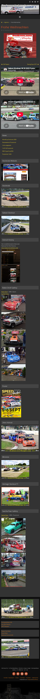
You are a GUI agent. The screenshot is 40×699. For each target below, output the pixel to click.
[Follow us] (35, 1)
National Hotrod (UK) (7, 635)
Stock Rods (4, 633)
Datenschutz (35, 677)
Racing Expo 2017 (32, 64)
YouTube (22, 677)
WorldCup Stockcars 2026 (9, 139)
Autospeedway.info (6, 622)
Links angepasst (6, 145)
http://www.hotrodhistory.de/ (9, 248)
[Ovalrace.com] (30, 1)
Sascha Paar (4, 515)
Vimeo (17, 677)
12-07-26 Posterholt (7, 148)
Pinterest (28, 677)
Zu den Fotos (5, 294)
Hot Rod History (5, 624)
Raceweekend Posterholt (9, 142)
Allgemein (6, 22)
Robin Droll (4, 292)
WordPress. (35, 679)
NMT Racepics (5, 626)
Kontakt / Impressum (9, 677)
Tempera (29, 679)
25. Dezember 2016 (7, 30)
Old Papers (6, 64)
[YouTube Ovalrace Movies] (32, 1)
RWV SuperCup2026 (7, 151)
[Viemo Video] (37, 1)
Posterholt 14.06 (6, 154)
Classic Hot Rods (6, 631)
